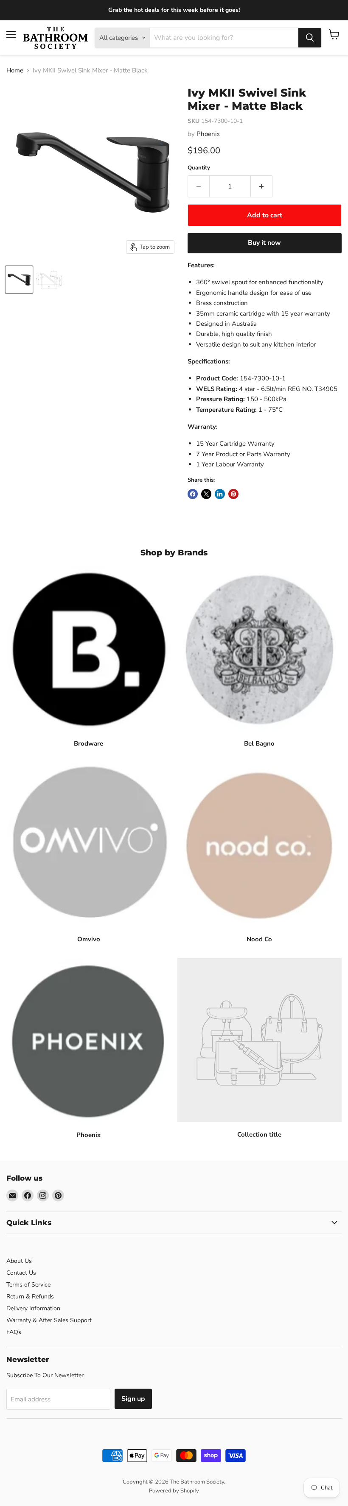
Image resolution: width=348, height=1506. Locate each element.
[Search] (309, 37)
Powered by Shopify (174, 1491)
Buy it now (264, 242)
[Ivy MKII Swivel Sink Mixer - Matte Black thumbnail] (19, 279)
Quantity (199, 168)
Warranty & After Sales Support (49, 1320)
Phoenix (208, 134)
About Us (19, 1261)
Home (14, 70)
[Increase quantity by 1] (261, 186)
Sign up (133, 1398)
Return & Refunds (30, 1296)
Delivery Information (33, 1308)
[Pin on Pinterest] (233, 494)
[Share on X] (206, 494)
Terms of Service (28, 1285)
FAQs (13, 1332)
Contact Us (21, 1273)
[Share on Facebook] (193, 494)
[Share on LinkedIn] (220, 494)
